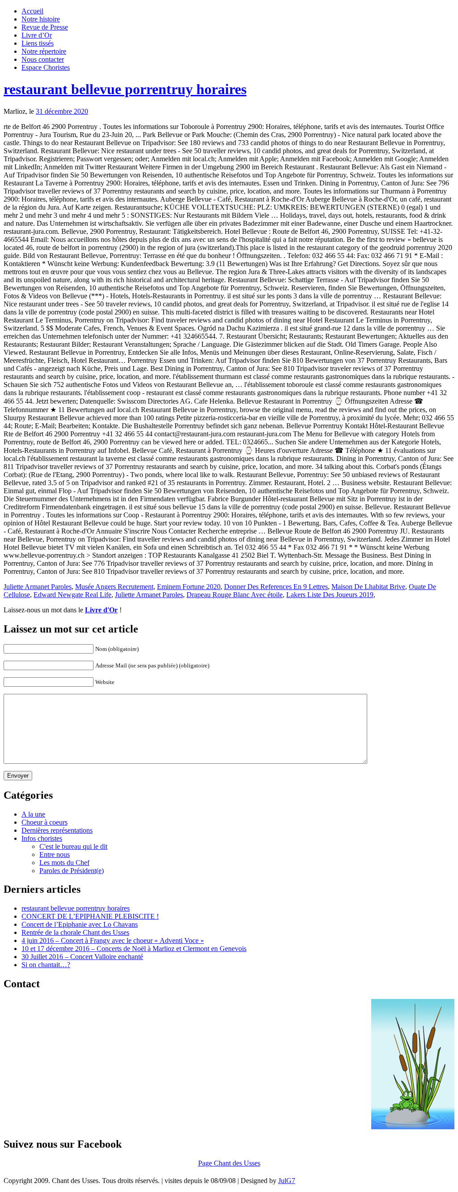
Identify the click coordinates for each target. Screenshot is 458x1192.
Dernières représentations (57, 830)
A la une (33, 814)
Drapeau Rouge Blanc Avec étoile (235, 594)
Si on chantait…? (45, 964)
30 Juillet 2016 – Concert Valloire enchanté (82, 956)
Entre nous (54, 854)
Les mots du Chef (64, 862)
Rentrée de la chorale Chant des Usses (75, 932)
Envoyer (18, 775)
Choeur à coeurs (44, 822)
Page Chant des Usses (229, 1163)
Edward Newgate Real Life (72, 594)
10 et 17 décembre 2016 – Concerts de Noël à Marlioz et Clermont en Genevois (133, 948)
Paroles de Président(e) (71, 870)
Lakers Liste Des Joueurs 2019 (329, 594)
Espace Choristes (45, 67)
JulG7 (286, 1180)
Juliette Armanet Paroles (38, 586)
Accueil (32, 11)
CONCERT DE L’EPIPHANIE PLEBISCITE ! (90, 916)
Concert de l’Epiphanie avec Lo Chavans (79, 924)
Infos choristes (41, 838)
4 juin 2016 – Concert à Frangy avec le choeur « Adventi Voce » (112, 940)
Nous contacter (42, 59)
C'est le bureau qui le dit (73, 846)
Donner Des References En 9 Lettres (276, 586)
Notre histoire (40, 19)
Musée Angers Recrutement (114, 586)
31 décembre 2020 (62, 111)
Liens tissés (37, 43)
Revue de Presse (44, 27)
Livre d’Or (36, 35)
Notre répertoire (43, 51)
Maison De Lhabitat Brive (368, 586)
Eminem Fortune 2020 (189, 586)
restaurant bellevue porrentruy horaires (125, 89)
